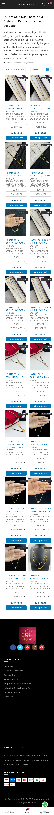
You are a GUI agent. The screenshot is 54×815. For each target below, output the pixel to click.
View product (16, 137)
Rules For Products (13, 670)
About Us (8, 666)
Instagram (34, 647)
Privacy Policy (11, 679)
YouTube (42, 647)
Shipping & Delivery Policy (17, 683)
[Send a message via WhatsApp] (44, 804)
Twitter (20, 647)
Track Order (9, 696)
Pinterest (27, 647)
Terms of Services (13, 692)
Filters (36, 70)
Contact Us (9, 675)
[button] (48, 69)
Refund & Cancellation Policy (18, 688)
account (43, 4)
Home (8, 63)
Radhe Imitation (26, 4)
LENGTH (16, 123)
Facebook (13, 647)
